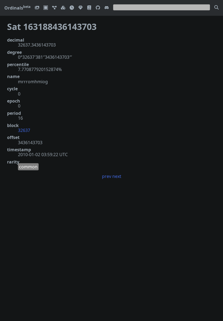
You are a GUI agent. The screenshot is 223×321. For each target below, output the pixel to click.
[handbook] (89, 8)
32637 (24, 130)
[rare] (80, 8)
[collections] (54, 8)
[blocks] (63, 8)
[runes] (46, 8)
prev (106, 176)
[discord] (106, 8)
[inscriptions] (37, 8)
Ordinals (17, 7)
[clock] (72, 8)
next (116, 176)
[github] (98, 8)
